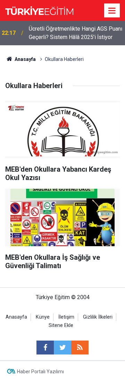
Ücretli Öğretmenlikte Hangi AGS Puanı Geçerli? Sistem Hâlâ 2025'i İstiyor (75, 32)
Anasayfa (16, 317)
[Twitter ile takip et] (62, 347)
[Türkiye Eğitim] (39, 10)
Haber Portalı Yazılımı (40, 371)
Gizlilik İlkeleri (97, 317)
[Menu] (112, 10)
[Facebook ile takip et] (45, 347)
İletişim (66, 317)
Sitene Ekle (61, 325)
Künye (43, 317)
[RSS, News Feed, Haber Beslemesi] (80, 347)
